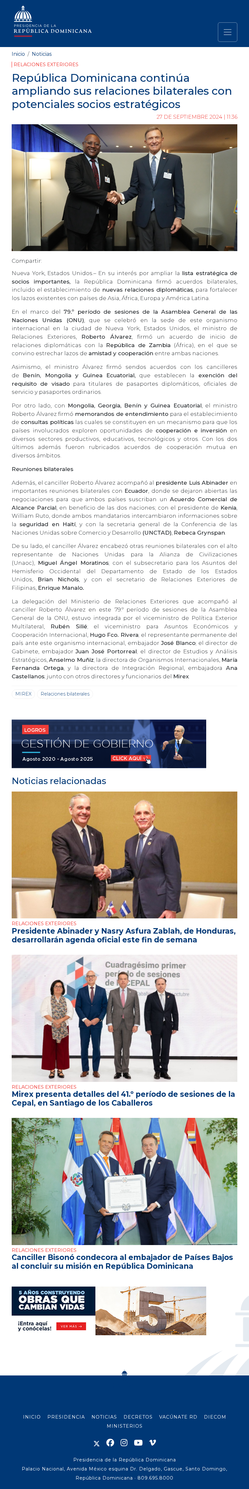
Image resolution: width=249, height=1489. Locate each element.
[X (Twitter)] (96, 1442)
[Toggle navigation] (227, 32)
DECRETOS (138, 1417)
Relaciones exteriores (46, 64)
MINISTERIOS (125, 1426)
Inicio (18, 54)
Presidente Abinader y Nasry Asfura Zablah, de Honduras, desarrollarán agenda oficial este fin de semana (124, 935)
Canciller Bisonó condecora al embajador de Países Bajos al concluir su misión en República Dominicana (122, 1262)
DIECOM (215, 1417)
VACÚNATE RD (178, 1417)
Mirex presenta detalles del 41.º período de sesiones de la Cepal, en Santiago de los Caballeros (123, 1099)
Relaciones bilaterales (65, 694)
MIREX (23, 694)
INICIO (32, 1417)
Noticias (42, 54)
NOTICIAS (104, 1417)
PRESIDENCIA (66, 1417)
